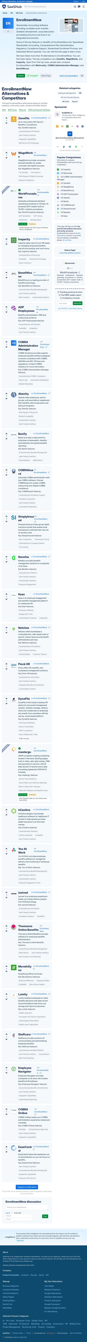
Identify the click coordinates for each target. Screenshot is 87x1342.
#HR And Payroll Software (39, 110)
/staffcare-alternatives (13, 1032)
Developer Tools (23, 1320)
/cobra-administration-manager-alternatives (22, 339)
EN (8, 23)
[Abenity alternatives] (13, 394)
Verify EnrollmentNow (68, 76)
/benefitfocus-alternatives (15, 270)
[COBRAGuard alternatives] (13, 471)
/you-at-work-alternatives (14, 846)
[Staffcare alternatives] (13, 1035)
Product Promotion (11, 1275)
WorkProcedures (69, 272)
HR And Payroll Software (70, 97)
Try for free (22, 224)
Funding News (9, 1300)
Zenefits (60, 59)
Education (50, 1327)
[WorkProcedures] (13, 191)
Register (76, 1)
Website (21, 76)
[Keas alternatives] (13, 595)
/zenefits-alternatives (13, 115)
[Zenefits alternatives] (13, 119)
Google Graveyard (52, 1304)
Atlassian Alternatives (53, 1297)
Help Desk (13, 1324)
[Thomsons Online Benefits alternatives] (13, 927)
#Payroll (22, 110)
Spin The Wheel (75, 1333)
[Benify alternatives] (13, 435)
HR (80, 93)
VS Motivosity (66, 173)
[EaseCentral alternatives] (13, 1148)
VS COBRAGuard (67, 205)
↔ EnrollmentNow (39, 118)
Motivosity (41, 65)
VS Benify (64, 201)
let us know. (67, 240)
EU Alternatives (50, 1311)
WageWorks (72, 59)
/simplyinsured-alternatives (15, 514)
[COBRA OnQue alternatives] (13, 1110)
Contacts (25, 1275)
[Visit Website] (49, 118)
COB (14, 343)
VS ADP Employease (69, 194)
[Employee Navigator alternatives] (13, 1069)
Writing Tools (75, 1324)
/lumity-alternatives (12, 991)
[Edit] (82, 75)
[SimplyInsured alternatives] (13, 517)
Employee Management (67, 93)
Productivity (24, 1324)
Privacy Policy (18, 1333)
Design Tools (37, 1320)
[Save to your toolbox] (8, 31)
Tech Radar (49, 1286)
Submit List (7, 1304)
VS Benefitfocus (67, 190)
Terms (28, 1333)
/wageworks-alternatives (14, 150)
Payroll (74, 101)
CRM (5, 1324)
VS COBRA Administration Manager (69, 178)
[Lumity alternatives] (13, 995)
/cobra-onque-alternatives (15, 1107)
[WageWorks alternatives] (13, 154)
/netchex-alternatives (13, 625)
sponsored (20, 1240)
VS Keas (64, 216)
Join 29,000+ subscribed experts (70, 308)
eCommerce (58, 1324)
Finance (41, 1327)
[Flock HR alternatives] (13, 665)
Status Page (45, 76)
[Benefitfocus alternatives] (13, 273)
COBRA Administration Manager (63, 65)
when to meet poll (19, 1337)
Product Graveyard (52, 1300)
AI (3, 1320)
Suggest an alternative (27, 1187)
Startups (30, 1)
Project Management (11, 1327)
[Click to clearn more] (43, 1237)
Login (83, 1)
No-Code (10, 1320)
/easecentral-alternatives (14, 1144)
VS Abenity (65, 198)
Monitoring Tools (29, 1327)
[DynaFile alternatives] (13, 699)
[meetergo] (13, 749)
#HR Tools (12, 110)
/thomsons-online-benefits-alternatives (20, 923)
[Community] (79, 6)
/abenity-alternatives (12, 391)
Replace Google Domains (55, 1308)
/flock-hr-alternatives (13, 661)
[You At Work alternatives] (13, 850)
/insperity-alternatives (13, 236)
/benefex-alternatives (13, 554)
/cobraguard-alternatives (14, 467)
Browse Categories (11, 1286)
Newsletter (7, 1308)
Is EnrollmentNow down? (69, 253)
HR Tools (65, 101)
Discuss (33, 1275)
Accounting (46, 1324)
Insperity (20, 62)
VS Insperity (65, 169)
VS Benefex (65, 212)
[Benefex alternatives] (13, 558)
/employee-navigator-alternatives (18, 1065)
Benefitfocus (22, 68)
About (41, 1275)
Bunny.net (50, 1333)
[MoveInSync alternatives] (13, 967)
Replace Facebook (52, 1289)
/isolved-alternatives (12, 890)
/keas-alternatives (11, 591)
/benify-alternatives (12, 431)
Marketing (35, 1324)
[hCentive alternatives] (13, 811)
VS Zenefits (65, 183)
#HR (4, 110)
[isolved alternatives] (13, 893)
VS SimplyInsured (67, 209)
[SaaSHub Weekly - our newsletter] (75, 6)
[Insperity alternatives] (13, 240)
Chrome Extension (10, 1293)
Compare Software (11, 1289)
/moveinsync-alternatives (14, 964)
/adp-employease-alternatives (16, 304)
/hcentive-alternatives (13, 807)
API (47, 1275)
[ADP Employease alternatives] (13, 308)
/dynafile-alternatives (13, 696)
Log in (8, 1213)
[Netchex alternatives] (13, 629)
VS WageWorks (67, 187)
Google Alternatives (52, 1293)
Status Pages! (8, 1297)
